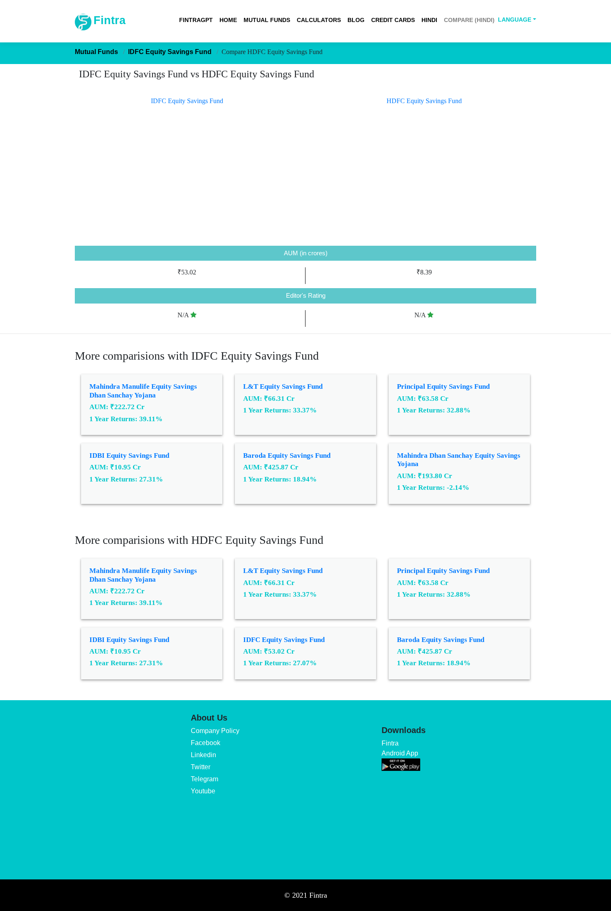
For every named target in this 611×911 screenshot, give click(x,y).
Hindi (429, 20)
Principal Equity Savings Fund (443, 386)
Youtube (203, 791)
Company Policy (215, 730)
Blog (356, 20)
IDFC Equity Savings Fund (284, 640)
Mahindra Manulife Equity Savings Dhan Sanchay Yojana (143, 391)
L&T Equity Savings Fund (283, 386)
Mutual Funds (267, 20)
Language (514, 19)
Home (228, 20)
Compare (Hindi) (469, 20)
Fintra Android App (400, 748)
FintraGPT (196, 20)
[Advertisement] (305, 183)
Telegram (204, 779)
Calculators (319, 20)
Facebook (205, 742)
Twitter (200, 766)
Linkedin (203, 754)
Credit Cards (393, 20)
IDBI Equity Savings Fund (129, 455)
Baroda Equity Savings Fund (286, 455)
